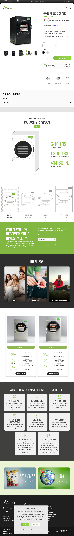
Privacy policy (5, 533)
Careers (48, 520)
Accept (24, 524)
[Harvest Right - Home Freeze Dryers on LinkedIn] (7, 511)
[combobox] (11, 2)
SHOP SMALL (21, 374)
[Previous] (23, 2)
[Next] (50, 2)
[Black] (43, 52)
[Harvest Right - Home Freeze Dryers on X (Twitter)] (7, 508)
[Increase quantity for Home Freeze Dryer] (50, 58)
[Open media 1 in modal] (21, 30)
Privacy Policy (40, 519)
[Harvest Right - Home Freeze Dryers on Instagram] (11, 508)
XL (58, 45)
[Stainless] (47, 52)
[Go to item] (6, 53)
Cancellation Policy (26, 505)
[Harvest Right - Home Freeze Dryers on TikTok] (3, 511)
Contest (48, 518)
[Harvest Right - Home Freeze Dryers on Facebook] (3, 508)
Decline (35, 524)
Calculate (47, 246)
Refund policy (12, 533)
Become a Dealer (51, 514)
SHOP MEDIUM (53, 374)
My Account (49, 512)
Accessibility (49, 501)
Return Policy (49, 503)
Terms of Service (25, 501)
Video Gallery (49, 509)
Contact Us (49, 507)
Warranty (23, 503)
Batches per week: (44, 235)
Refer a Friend (50, 516)
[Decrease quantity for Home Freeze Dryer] (44, 58)
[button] (56, 21)
